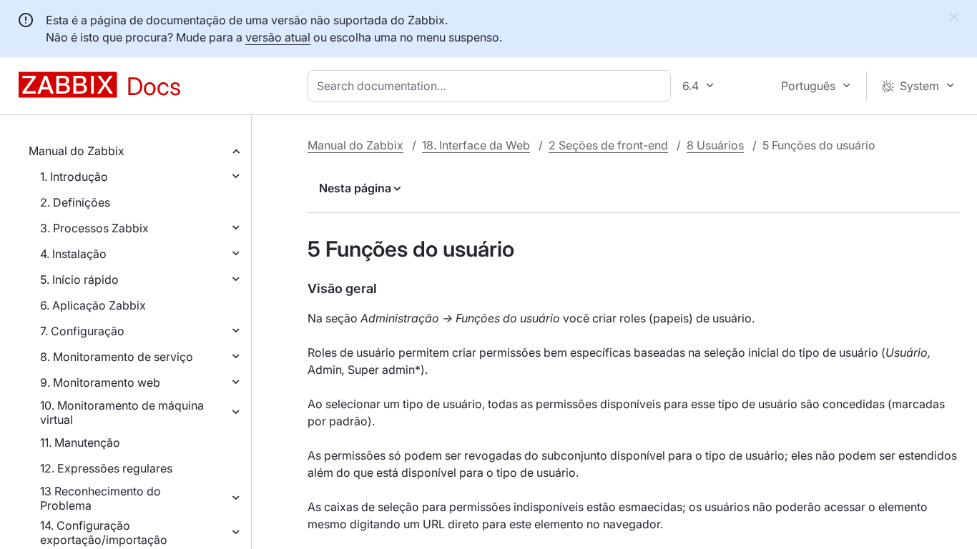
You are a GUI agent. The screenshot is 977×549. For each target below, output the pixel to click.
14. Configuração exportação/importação (103, 532)
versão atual (277, 37)
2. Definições (75, 202)
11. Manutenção (80, 442)
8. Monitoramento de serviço (116, 357)
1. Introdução (74, 176)
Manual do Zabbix (76, 151)
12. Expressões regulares (106, 468)
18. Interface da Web (476, 145)
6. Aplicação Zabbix (93, 305)
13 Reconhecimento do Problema (100, 498)
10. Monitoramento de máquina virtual (122, 412)
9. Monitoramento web (100, 382)
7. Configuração (82, 331)
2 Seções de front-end (608, 145)
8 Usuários (715, 145)
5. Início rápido (79, 279)
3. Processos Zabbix (94, 228)
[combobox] (492, 85)
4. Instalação (73, 254)
